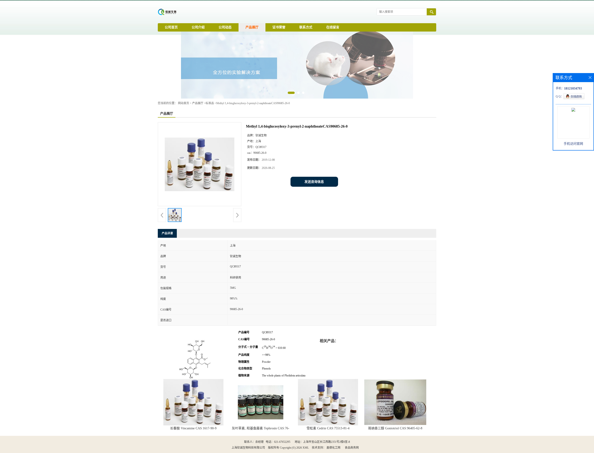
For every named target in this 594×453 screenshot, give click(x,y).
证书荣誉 (278, 27)
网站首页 (183, 103)
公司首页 (171, 27)
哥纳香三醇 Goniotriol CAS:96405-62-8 (395, 428)
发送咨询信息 (314, 181)
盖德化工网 (333, 447)
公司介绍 (198, 27)
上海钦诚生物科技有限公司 (248, 447)
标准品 (210, 103)
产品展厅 (251, 27)
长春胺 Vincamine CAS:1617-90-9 (193, 428)
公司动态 (225, 27)
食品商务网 (352, 447)
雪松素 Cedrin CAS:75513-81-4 (328, 428)
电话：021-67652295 (278, 441)
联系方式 (305, 27)
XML (306, 447)
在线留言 (332, 27)
